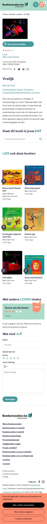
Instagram (42, 481)
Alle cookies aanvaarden (23, 505)
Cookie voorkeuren (23, 518)
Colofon (6, 459)
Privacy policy (9, 471)
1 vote (5, 54)
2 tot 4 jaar (35, 92)
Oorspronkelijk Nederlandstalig (16, 92)
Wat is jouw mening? (11, 57)
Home (5, 14)
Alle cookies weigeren (23, 512)
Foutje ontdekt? (10, 447)
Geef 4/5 (14, 359)
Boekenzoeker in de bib (13, 432)
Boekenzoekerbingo (12, 436)
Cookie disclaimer (10, 474)
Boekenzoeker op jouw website (17, 451)
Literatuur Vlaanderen (12, 492)
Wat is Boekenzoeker (12, 424)
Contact (6, 463)
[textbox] (23, 380)
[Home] (17, 415)
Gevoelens (28, 89)
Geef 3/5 (11, 359)
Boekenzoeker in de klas (14, 428)
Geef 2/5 (7, 359)
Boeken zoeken (35, 4)
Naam (5, 340)
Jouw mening (8, 362)
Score (5, 355)
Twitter (19, 69)
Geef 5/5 (18, 359)
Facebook (14, 69)
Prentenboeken (9, 89)
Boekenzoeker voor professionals (18, 455)
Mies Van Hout (9, 85)
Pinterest (23, 69)
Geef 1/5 (4, 359)
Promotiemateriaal (11, 440)
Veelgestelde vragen (12, 444)
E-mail (28, 69)
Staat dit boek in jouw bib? (40, 139)
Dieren (20, 89)
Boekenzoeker (15, 4)
